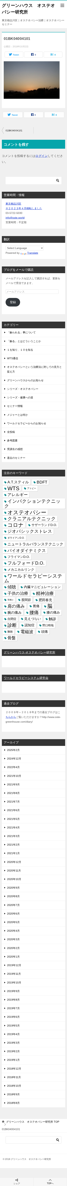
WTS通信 (12, 358)
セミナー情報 (15, 406)
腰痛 (34, 612)
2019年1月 (13, 1059)
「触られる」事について (21, 332)
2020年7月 (13, 905)
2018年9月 (13, 1094)
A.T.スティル (18, 482)
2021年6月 (13, 810)
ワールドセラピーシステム (33, 578)
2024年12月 (14, 758)
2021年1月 (13, 853)
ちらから (11, 717)
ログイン (41, 155)
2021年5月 (13, 818)
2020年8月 (13, 896)
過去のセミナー (16, 457)
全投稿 (11, 431)
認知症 (30, 625)
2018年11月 (14, 1077)
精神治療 (45, 593)
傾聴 (11, 587)
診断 (12, 625)
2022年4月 (13, 767)
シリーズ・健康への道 (20, 397)
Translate (32, 252)
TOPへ (50, 1183)
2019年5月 (13, 1025)
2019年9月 (13, 991)
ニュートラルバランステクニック (35, 544)
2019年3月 (13, 1042)
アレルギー (17, 494)
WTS (13, 488)
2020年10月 (14, 879)
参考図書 (12, 440)
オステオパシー (26, 512)
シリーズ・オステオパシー (22, 388)
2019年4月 (13, 1034)
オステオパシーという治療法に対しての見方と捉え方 (34, 369)
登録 (13, 302)
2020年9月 (13, 887)
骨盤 (11, 638)
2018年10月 (14, 1085)
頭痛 (44, 632)
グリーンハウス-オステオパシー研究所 (29, 652)
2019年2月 (13, 1051)
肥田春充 (45, 600)
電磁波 (26, 631)
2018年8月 (13, 1102)
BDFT (42, 482)
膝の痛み (53, 612)
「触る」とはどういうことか (24, 341)
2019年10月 (14, 982)
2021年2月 (13, 844)
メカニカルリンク (20, 569)
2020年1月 (13, 956)
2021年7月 (13, 801)
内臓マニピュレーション (42, 587)
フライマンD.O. (18, 557)
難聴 (10, 631)
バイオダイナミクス (26, 550)
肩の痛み (16, 606)
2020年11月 (14, 870)
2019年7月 (13, 1008)
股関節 (26, 600)
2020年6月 (13, 913)
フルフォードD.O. (25, 563)
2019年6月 (13, 1016)
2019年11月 (14, 973)
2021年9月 (13, 784)
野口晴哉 (48, 625)
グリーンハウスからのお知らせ (25, 380)
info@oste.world (15, 217)
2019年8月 (13, 999)
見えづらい (32, 619)
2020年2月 (13, 948)
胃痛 (36, 606)
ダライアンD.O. (16, 537)
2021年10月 (14, 775)
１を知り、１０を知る (20, 349)
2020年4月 (13, 930)
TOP (32, 1121)
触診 (52, 619)
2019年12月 (14, 965)
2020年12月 (14, 861)
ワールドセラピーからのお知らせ (26, 423)
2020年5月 (13, 922)
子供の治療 (17, 593)
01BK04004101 (14, 130)
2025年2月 (13, 749)
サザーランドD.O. (44, 525)
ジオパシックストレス (29, 531)
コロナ (15, 525)
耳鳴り (10, 600)
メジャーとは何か (17, 414)
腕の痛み (14, 613)
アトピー (31, 488)
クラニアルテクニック (31, 518)
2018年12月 (14, 1068)
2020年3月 (13, 939)
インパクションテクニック (32, 503)
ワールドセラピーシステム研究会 (26, 678)
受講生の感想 (15, 449)
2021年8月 (13, 793)
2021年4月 (13, 827)
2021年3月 (13, 836)
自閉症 (11, 618)
